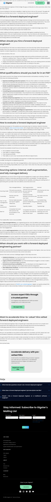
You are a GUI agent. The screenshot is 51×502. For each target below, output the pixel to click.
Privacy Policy (40, 420)
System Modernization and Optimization (12, 446)
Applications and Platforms (9, 444)
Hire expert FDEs (17, 307)
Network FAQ (6, 466)
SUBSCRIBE (25, 427)
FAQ (4, 464)
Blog (4, 474)
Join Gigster (31, 3)
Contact (5, 468)
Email (34, 415)
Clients (5, 457)
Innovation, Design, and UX (9, 442)
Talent (4, 455)
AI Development (7, 440)
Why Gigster (6, 453)
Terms (14, 497)
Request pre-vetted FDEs (17, 368)
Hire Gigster (40, 3)
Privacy (18, 497)
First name (8, 415)
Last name (22, 415)
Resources (5, 476)
